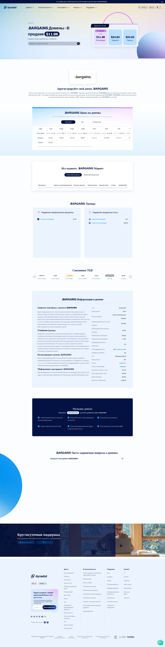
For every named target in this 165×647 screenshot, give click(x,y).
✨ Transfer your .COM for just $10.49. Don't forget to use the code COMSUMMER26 (81, 1)
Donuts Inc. (122, 363)
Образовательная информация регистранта (85, 637)
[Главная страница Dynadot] (10, 7)
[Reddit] (45, 616)
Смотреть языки (121, 349)
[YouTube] (42, 616)
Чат (46, 542)
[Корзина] (158, 7)
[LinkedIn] (36, 616)
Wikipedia (123, 366)
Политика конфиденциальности (60, 637)
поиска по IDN (41, 363)
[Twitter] (39, 616)
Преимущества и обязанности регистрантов (103, 637)
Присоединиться (49, 607)
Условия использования (71, 637)
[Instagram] (34, 616)
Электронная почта (26, 542)
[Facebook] (31, 616)
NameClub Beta (88, 611)
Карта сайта (127, 584)
